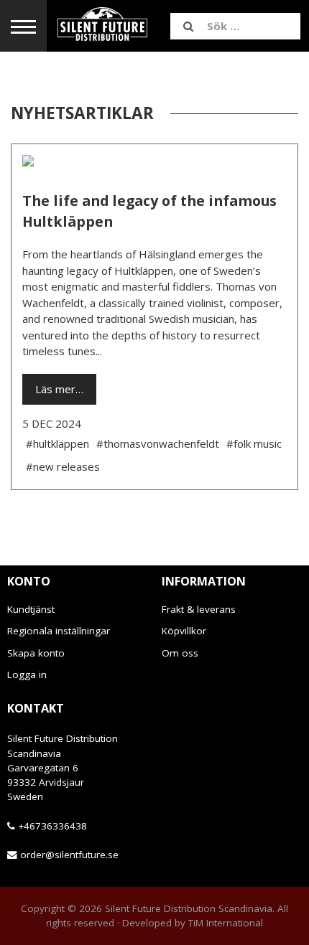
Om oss (180, 653)
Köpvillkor (184, 630)
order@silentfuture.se (69, 854)
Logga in (27, 674)
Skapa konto (36, 653)
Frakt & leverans (199, 609)
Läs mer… (59, 389)
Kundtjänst (31, 609)
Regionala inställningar (58, 630)
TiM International (225, 922)
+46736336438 (52, 825)
